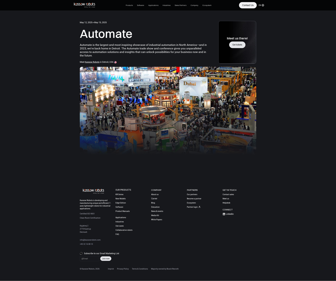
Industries (120, 222)
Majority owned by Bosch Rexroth (165, 269)
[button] (129, 5)
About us (155, 194)
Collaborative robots (124, 230)
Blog (153, 203)
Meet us (226, 199)
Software (119, 207)
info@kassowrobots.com (90, 240)
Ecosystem (191, 203)
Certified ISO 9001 (87, 214)
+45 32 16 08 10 (86, 244)
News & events (157, 211)
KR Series (119, 194)
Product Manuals (123, 211)
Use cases (120, 226)
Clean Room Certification (90, 218)
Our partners (192, 194)
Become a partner (194, 199)
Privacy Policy (123, 269)
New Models (121, 199)
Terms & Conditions (140, 269)
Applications (121, 217)
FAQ (117, 234)
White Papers (156, 220)
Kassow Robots (92, 62)
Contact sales (228, 194)
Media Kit (155, 215)
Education (155, 207)
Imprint (111, 269)
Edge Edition (121, 203)
